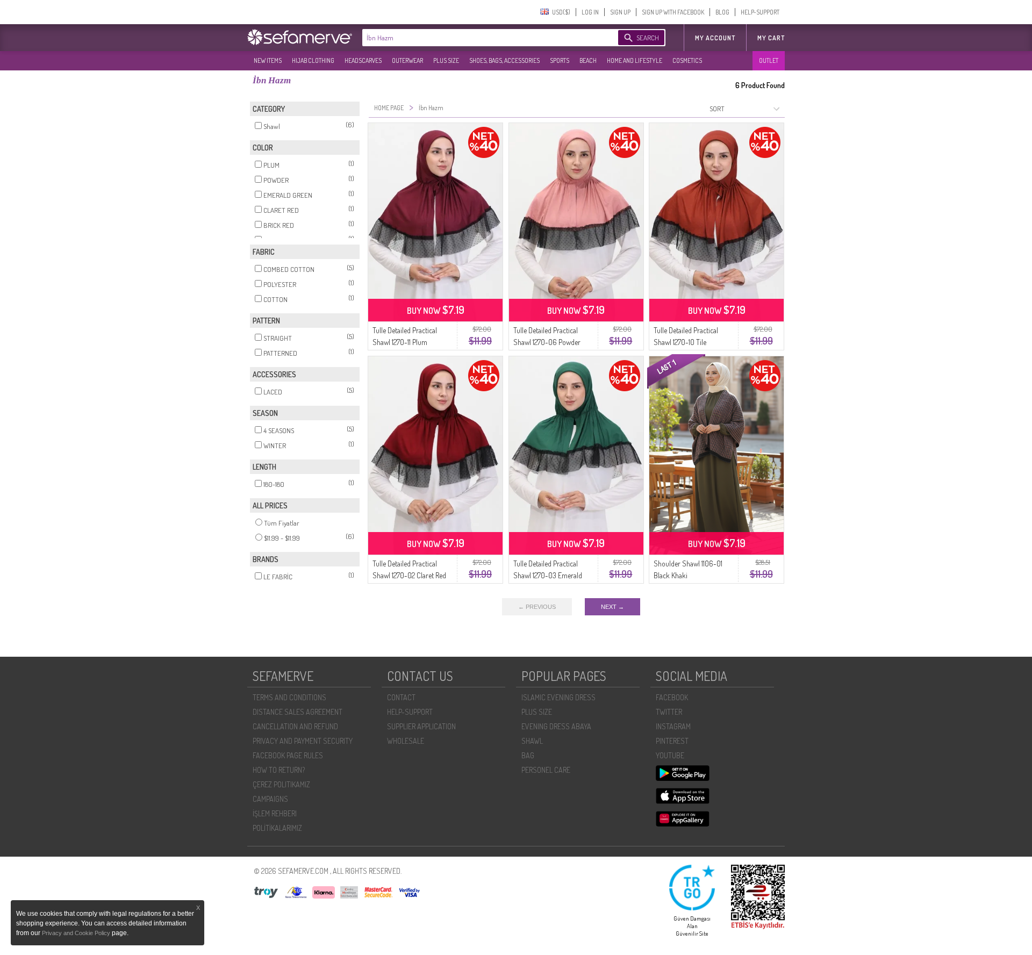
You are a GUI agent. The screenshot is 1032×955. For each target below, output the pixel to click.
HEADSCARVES (363, 60)
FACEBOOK (672, 697)
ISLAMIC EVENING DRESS (558, 697)
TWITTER (669, 711)
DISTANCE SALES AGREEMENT (297, 711)
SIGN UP (620, 12)
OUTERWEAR (407, 60)
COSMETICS (687, 60)
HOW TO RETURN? (279, 769)
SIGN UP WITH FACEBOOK (673, 12)
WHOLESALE (405, 740)
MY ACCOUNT (715, 38)
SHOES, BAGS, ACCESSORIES (504, 60)
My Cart (771, 38)
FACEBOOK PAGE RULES (288, 755)
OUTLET (768, 60)
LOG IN (590, 12)
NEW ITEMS (268, 60)
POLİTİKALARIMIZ (277, 827)
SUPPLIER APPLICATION (421, 726)
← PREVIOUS (537, 607)
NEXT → (612, 607)
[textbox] (479, 37)
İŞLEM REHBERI (275, 813)
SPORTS (559, 60)
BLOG (722, 12)
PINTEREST (672, 740)
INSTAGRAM (673, 726)
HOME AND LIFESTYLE (634, 60)
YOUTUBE (670, 755)
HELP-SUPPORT (760, 12)
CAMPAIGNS (270, 798)
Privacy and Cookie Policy (77, 933)
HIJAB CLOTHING (313, 60)
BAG (527, 755)
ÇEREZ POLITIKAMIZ (281, 784)
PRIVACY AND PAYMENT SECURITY (303, 740)
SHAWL (532, 740)
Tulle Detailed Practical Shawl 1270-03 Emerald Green (547, 575)
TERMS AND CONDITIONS (289, 697)
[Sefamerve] (302, 37)
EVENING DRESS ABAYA (556, 726)
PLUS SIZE (446, 60)
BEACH (588, 60)
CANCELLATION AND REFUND (295, 726)
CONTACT (401, 697)
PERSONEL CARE (545, 769)
